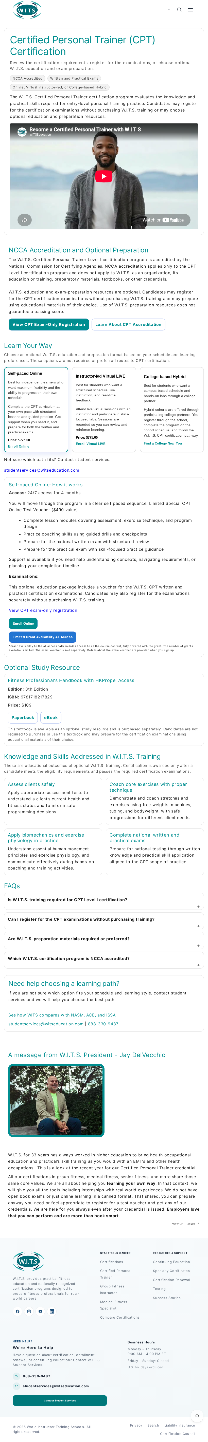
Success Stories (167, 1298)
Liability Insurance (179, 1425)
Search (153, 1425)
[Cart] (169, 10)
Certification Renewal (171, 1280)
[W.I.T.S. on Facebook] (17, 1311)
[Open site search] (180, 10)
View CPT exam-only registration (43, 610)
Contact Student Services (60, 1400)
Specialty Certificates (171, 1271)
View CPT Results (184, 1223)
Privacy (136, 1425)
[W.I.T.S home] (27, 10)
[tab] (36, 409)
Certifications (111, 1262)
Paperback (23, 717)
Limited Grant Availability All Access (43, 637)
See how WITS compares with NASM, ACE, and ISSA (62, 1015)
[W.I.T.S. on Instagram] (29, 1311)
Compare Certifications (120, 1317)
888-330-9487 (103, 1023)
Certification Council (177, 1434)
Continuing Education (171, 1262)
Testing (159, 1289)
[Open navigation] (190, 10)
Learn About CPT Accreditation (128, 324)
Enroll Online (23, 623)
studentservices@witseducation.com (41, 470)
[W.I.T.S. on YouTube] (40, 1311)
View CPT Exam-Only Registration (48, 324)
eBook (51, 717)
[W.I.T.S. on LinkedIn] (52, 1311)
